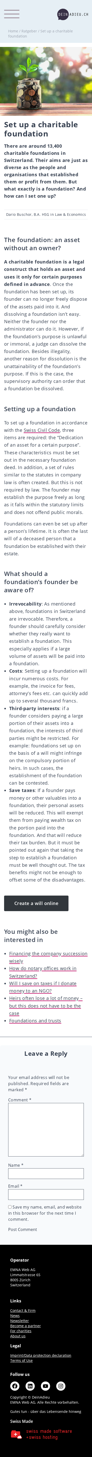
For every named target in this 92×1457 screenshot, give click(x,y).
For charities (20, 1330)
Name (16, 1165)
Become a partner (25, 1325)
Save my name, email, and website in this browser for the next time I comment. (45, 1213)
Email (15, 1186)
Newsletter (19, 1320)
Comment (20, 1100)
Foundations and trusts (35, 1021)
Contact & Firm (23, 1310)
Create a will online (36, 903)
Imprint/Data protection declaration (40, 1355)
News (15, 1315)
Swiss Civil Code (42, 430)
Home (13, 31)
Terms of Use (21, 1360)
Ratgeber (29, 31)
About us (18, 1336)
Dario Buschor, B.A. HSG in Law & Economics (46, 214)
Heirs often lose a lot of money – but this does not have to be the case (46, 1005)
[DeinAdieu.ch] (72, 14)
